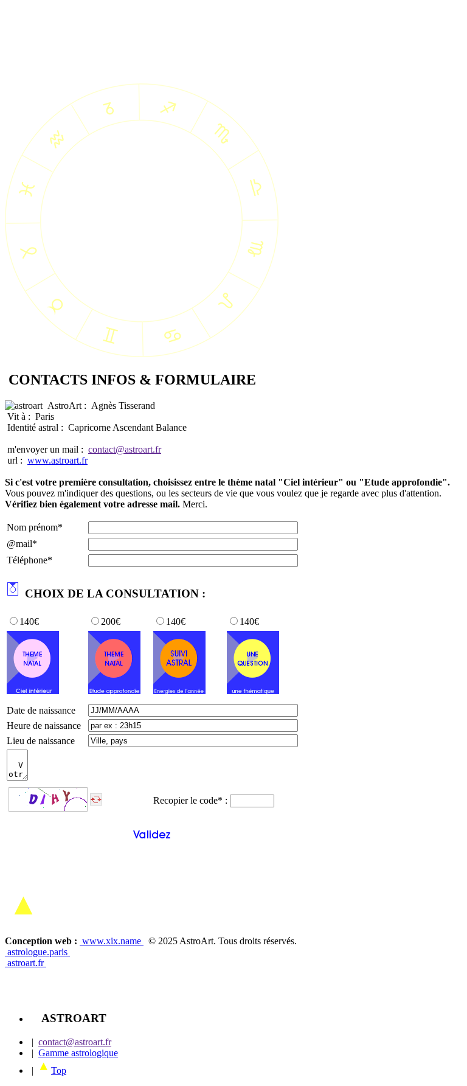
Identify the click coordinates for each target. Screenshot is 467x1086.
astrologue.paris (37, 952)
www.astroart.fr (57, 460)
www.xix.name (112, 941)
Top (58, 1070)
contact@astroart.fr (124, 449)
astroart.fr (25, 963)
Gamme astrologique (78, 1053)
